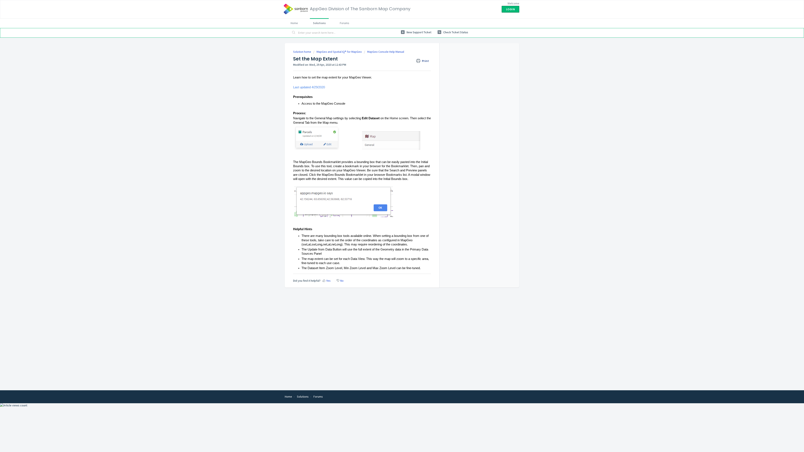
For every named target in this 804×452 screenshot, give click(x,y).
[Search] (293, 33)
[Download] (394, 175)
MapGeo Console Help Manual (385, 52)
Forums (344, 23)
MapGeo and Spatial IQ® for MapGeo (339, 52)
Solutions (319, 23)
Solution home (302, 52)
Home (294, 23)
